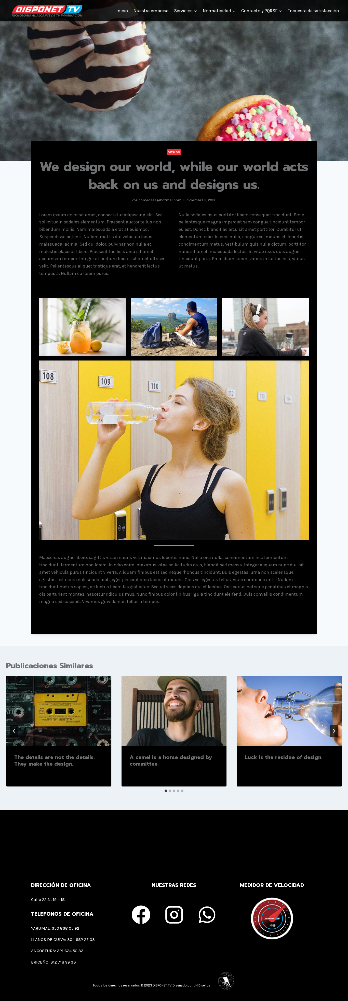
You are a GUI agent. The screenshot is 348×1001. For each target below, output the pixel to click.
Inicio (122, 11)
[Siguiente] (334, 731)
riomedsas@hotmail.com (159, 200)
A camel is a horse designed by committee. (171, 760)
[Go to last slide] (14, 731)
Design (174, 152)
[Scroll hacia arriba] (342, 989)
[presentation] (58, 711)
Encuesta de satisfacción (313, 11)
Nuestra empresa (151, 11)
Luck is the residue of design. (283, 757)
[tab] (166, 791)
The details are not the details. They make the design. (54, 760)
